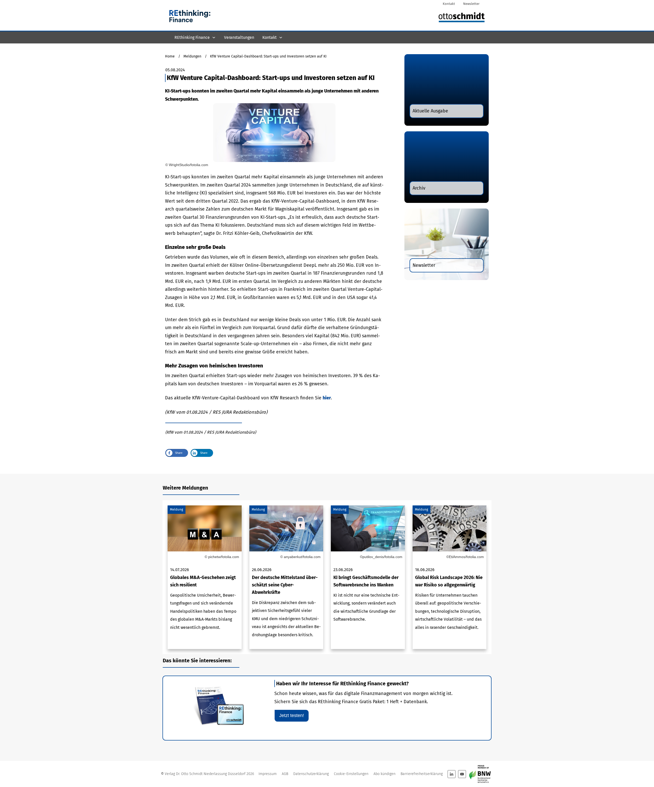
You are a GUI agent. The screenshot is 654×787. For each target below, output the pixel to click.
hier (327, 398)
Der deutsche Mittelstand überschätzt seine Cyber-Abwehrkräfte (286, 577)
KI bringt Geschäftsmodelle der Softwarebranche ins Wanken (368, 577)
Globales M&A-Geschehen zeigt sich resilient (205, 577)
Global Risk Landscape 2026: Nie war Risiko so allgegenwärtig (450, 577)
